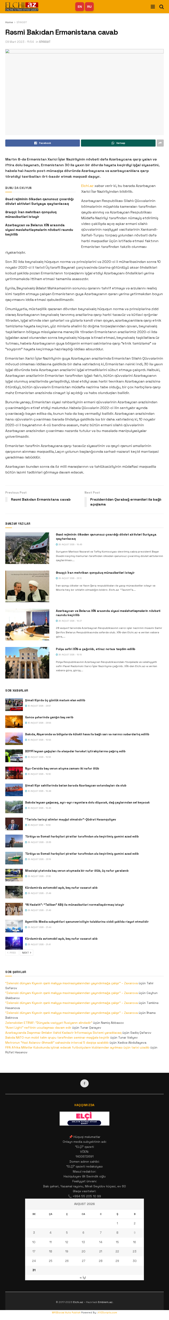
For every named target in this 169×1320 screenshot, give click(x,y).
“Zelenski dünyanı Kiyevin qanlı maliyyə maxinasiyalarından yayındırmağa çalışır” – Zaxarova (71, 983)
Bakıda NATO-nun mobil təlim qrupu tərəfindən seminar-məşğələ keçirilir (57, 1037)
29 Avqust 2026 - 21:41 (39, 944)
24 (34, 1261)
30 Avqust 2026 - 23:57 (39, 705)
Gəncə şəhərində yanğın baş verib (49, 717)
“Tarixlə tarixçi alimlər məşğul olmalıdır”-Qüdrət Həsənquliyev (70, 819)
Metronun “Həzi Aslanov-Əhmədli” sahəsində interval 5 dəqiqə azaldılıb (57, 1043)
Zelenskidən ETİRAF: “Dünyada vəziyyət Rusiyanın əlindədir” (48, 1023)
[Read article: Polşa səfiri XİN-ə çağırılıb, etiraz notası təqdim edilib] (27, 663)
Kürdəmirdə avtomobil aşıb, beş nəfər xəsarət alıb (61, 888)
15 (117, 1242)
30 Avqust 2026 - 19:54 (39, 739)
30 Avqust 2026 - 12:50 (39, 825)
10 (33, 1242)
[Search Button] (161, 6)
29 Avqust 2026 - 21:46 (39, 910)
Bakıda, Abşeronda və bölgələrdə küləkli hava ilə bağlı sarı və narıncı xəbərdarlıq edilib (87, 734)
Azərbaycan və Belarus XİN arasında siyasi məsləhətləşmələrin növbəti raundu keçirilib (39, 229)
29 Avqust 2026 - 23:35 (39, 842)
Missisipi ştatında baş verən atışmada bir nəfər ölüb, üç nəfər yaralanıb (77, 871)
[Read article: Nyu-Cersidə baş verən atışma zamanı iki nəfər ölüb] (14, 773)
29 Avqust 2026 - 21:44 (39, 927)
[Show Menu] (153, 6)
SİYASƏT (22, 22)
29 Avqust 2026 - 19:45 (70, 544)
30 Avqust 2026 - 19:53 (39, 757)
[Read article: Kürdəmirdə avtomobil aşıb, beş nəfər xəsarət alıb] (14, 892)
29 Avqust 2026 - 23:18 (39, 859)
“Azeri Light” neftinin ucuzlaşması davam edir (38, 1028)
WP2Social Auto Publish (66, 1312)
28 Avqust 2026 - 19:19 (70, 654)
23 (134, 1251)
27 (83, 1261)
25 (50, 1261)
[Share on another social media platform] (160, 143)
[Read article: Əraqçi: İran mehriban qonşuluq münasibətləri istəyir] (27, 586)
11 (51, 1242)
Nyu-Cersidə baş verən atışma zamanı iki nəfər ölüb (62, 768)
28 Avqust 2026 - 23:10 (70, 578)
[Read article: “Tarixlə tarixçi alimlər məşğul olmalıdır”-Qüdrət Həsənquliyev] (14, 824)
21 (100, 1251)
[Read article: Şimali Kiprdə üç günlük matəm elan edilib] (14, 704)
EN (80, 6)
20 (83, 1251)
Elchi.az (87, 185)
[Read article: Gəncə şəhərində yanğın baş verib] (14, 721)
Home (9, 22)
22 (117, 1251)
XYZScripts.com (107, 1312)
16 (134, 1242)
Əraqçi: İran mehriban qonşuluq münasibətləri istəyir (95, 573)
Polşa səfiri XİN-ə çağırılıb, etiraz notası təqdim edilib (95, 649)
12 (66, 1242)
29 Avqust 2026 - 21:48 (39, 893)
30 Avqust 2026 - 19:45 (39, 808)
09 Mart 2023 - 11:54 (19, 42)
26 (67, 1261)
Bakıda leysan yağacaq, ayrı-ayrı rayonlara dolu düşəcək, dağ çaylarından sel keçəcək (87, 802)
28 (101, 1261)
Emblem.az (105, 1302)
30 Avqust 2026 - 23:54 (39, 722)
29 (117, 1261)
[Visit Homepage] (21, 6)
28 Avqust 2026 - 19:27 (70, 620)
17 (34, 1251)
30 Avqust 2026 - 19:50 (39, 774)
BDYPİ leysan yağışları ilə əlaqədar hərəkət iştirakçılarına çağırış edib (75, 751)
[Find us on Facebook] (84, 1083)
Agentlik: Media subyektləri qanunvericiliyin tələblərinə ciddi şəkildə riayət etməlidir (87, 922)
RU (89, 6)
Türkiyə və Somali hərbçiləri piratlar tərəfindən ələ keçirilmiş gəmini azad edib (82, 836)
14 (100, 1242)
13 (83, 1242)
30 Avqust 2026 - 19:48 (39, 791)
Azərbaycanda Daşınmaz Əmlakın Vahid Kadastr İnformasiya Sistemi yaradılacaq (63, 1033)
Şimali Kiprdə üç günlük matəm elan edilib (55, 700)
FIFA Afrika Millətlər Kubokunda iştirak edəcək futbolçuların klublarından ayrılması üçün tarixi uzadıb (77, 1047)
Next (26, 952)
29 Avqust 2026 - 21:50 (39, 876)
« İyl (83, 1277)
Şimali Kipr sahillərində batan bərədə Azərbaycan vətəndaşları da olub (75, 785)
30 (135, 1261)
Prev (12, 952)
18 (50, 1251)
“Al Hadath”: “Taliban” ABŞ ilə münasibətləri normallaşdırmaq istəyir (74, 905)
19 (66, 1251)
